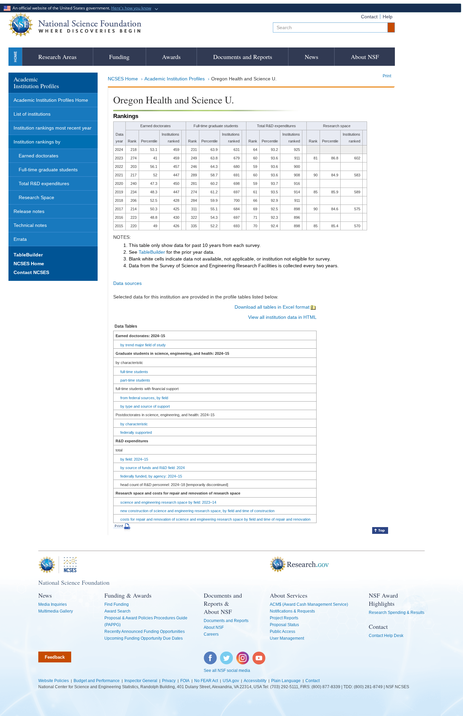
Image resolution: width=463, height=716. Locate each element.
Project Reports (284, 618)
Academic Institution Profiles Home (51, 100)
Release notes (29, 211)
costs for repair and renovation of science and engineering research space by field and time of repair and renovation (215, 519)
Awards (171, 57)
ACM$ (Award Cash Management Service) (309, 604)
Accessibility (255, 680)
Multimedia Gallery (55, 611)
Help (387, 16)
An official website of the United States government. (81, 8)
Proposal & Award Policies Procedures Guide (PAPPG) (145, 621)
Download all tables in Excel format (272, 307)
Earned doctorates (38, 155)
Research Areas (57, 57)
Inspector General (140, 680)
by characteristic (134, 424)
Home (15, 56)
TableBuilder (152, 252)
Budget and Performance (97, 680)
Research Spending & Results (396, 612)
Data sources (127, 283)
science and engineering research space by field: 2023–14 (168, 502)
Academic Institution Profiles (174, 78)
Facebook (210, 655)
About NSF (365, 57)
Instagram (243, 655)
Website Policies (53, 680)
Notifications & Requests (292, 611)
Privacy (169, 680)
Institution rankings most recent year (53, 128)
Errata (20, 239)
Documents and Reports (242, 57)
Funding (119, 57)
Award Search (117, 611)
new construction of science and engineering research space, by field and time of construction (197, 511)
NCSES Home (123, 78)
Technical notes (30, 225)
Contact (369, 16)
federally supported (136, 432)
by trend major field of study (143, 345)
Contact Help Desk (386, 635)
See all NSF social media (227, 670)
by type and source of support (145, 406)
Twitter (225, 655)
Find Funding (116, 604)
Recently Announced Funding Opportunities (144, 631)
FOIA (184, 680)
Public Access (282, 631)
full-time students (134, 372)
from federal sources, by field (144, 398)
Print (387, 76)
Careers (211, 634)
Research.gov (266, 564)
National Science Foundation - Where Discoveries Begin (74, 25)
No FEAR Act (206, 680)
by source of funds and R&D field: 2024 (152, 468)
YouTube (259, 655)
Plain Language (286, 680)
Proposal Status (284, 624)
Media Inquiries (52, 604)
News (311, 57)
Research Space (36, 197)
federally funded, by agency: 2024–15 (151, 476)
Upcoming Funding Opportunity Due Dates (143, 638)
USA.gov (231, 680)
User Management (287, 638)
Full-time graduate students (48, 169)
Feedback (55, 657)
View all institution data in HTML (282, 317)
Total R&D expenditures (44, 183)
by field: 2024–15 (134, 459)
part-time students (135, 380)
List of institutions (32, 114)
